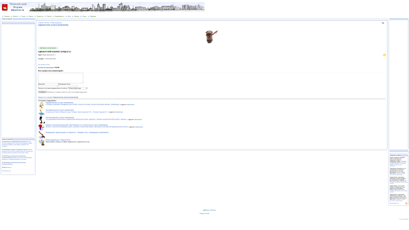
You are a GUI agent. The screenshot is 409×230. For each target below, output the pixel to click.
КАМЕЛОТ (92, 119)
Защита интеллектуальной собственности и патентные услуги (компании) (77, 125)
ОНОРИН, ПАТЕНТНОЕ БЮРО (83, 127)
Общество (40, 16)
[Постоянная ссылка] (44, 64)
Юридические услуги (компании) (59, 103)
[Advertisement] (18, 81)
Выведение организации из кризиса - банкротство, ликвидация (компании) (77, 132)
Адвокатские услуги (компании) (53, 25)
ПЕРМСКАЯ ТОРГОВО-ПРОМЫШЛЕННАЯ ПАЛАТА (111, 127)
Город (23, 16)
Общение (93, 16)
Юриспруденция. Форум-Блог (58, 140)
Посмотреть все (6, 170)
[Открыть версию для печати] (383, 22)
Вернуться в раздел (58, 97)
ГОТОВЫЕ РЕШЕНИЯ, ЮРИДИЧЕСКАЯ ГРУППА (61, 104)
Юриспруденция (56, 23)
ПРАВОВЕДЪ (115, 104)
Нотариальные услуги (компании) (60, 110)
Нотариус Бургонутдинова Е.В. (81, 112)
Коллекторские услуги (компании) (60, 117)
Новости (15, 16)
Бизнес (31, 16)
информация (130, 104)
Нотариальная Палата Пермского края (58, 112)
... (90, 142)
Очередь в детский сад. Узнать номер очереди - (397, 174)
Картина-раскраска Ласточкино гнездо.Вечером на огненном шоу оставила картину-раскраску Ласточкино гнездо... (17, 151)
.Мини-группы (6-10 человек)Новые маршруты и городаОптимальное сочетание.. (17, 157)
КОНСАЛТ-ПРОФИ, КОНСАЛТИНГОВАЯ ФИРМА (94, 104)
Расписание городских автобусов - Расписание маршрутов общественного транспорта (398, 164)
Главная (6, 16)
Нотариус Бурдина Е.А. (100, 112)
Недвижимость (59, 16)
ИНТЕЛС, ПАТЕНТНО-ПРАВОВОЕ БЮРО (59, 127)
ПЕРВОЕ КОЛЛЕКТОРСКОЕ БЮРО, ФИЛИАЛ (111, 119)
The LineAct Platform (404, 219)
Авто (69, 16)
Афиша (76, 16)
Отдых (84, 16)
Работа (49, 16)
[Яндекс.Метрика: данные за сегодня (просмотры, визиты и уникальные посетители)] (209, 210)
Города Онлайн (204, 213)
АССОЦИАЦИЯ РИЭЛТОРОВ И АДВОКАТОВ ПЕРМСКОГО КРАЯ (67, 119)
